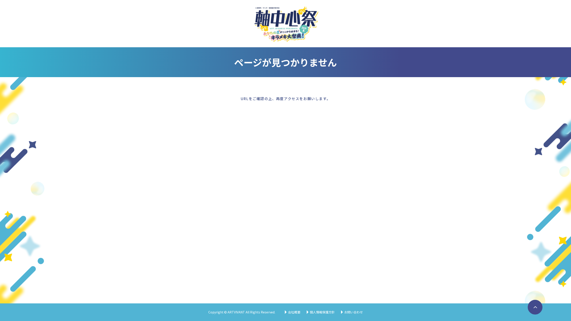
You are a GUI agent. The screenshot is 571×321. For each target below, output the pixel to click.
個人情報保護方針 (322, 312)
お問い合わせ (353, 312)
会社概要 (294, 312)
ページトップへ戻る (533, 314)
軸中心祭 (286, 23)
